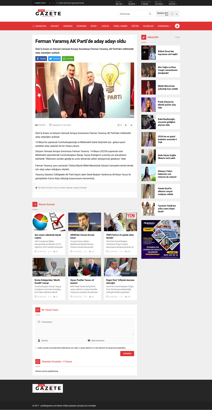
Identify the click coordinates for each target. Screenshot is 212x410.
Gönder (69, 58)
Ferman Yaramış (65, 187)
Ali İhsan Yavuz (52, 187)
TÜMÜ (177, 37)
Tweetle (56, 58)
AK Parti (41, 187)
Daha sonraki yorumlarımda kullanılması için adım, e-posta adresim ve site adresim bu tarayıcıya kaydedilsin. (82, 348)
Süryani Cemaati (80, 187)
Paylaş (43, 58)
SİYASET (42, 125)
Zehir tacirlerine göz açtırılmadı (71, 3)
